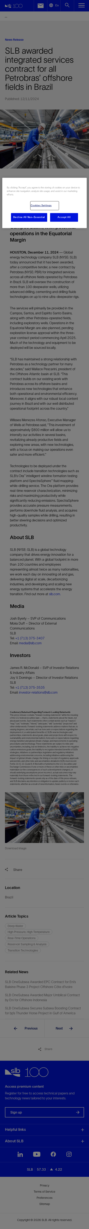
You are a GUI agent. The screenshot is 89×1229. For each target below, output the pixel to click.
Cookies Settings (41, 205)
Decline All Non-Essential (29, 217)
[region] (44, 203)
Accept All (64, 217)
